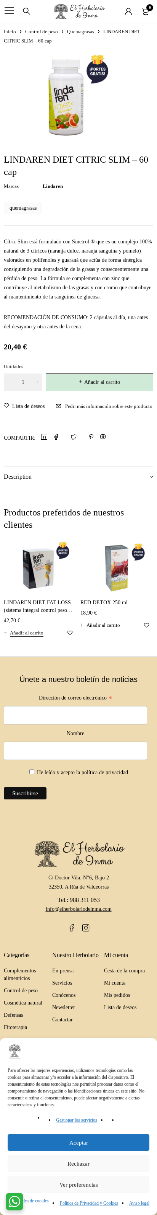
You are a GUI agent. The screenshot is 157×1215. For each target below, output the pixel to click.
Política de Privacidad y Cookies (89, 1203)
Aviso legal (139, 1203)
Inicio (10, 31)
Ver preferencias (78, 1185)
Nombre (75, 733)
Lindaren (53, 186)
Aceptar (78, 1143)
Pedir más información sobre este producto (108, 406)
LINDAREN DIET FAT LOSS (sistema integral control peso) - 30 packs (38, 610)
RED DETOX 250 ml (104, 602)
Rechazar (78, 1164)
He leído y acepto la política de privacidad (82, 772)
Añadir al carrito (102, 382)
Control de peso (41, 31)
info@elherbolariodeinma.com (79, 909)
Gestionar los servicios (76, 1120)
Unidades (13, 366)
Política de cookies (32, 1201)
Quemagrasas (80, 31)
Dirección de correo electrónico (75, 698)
